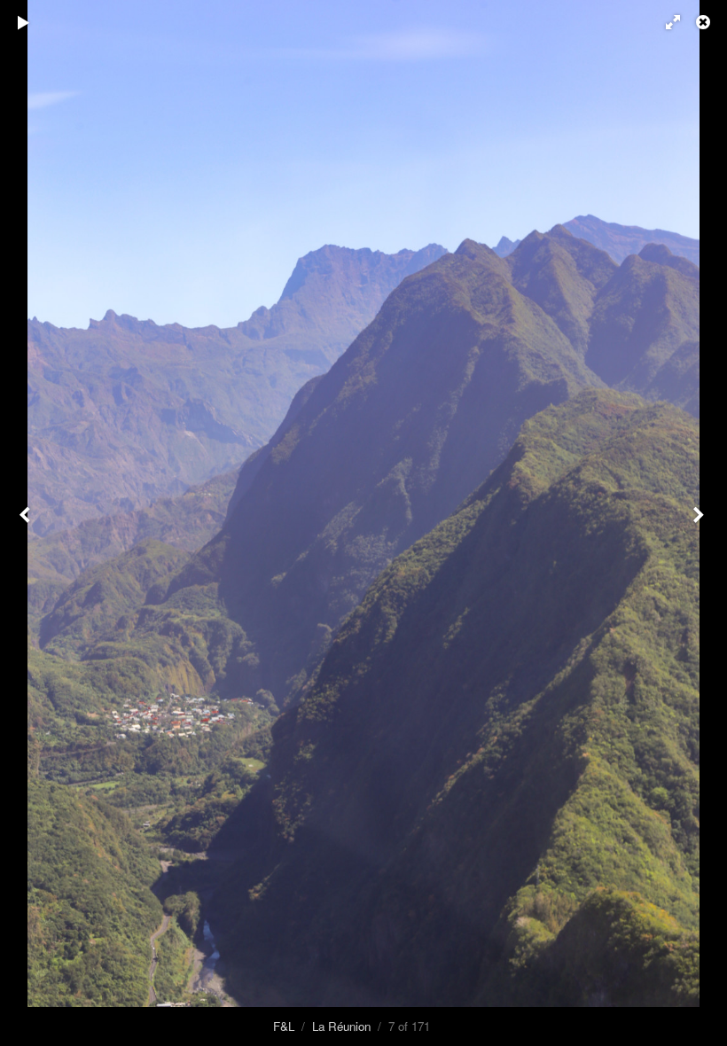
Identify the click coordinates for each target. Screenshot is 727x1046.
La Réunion (341, 1026)
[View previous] (26, 523)
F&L (283, 1026)
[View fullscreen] (665, 22)
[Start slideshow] (24, 22)
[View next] (700, 523)
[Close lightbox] (705, 22)
